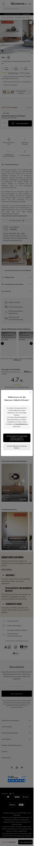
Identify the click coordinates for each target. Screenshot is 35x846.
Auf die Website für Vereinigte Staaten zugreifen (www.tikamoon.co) (16, 438)
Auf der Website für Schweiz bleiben (17, 447)
